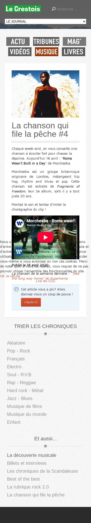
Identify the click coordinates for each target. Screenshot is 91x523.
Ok (2, 276)
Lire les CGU (45, 281)
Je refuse (13, 276)
